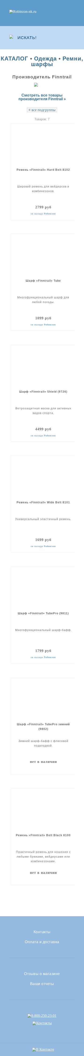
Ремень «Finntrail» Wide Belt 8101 (43, 502)
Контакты (42, 932)
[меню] (72, 38)
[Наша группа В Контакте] (43, 1049)
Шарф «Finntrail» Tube (43, 280)
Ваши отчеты (42, 984)
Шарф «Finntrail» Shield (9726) (43, 391)
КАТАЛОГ (14, 58)
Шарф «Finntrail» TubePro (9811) (43, 613)
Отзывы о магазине (42, 974)
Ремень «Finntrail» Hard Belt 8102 (43, 169)
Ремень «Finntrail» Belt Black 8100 (43, 835)
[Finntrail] (42, 85)
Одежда (45, 58)
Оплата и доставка (42, 942)
